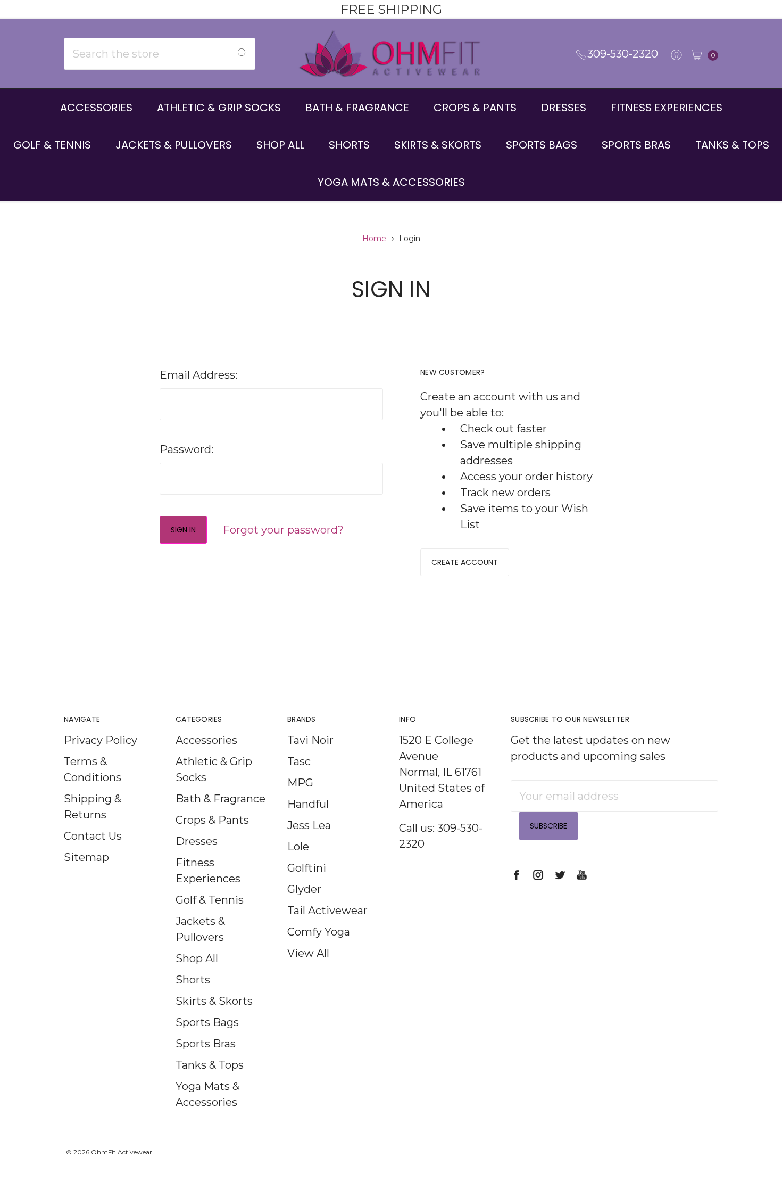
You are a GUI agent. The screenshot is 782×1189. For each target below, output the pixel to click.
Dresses (563, 107)
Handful (308, 804)
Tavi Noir (310, 740)
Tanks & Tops (732, 144)
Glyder (304, 889)
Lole (298, 846)
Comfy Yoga (318, 931)
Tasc (299, 761)
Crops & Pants (475, 107)
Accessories (96, 107)
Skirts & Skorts (437, 144)
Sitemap (86, 857)
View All (308, 953)
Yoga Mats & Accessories (391, 182)
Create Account (464, 562)
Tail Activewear (327, 910)
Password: (186, 449)
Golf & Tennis (52, 144)
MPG (300, 782)
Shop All (280, 144)
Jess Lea (309, 825)
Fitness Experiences (666, 107)
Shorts (349, 144)
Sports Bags (541, 144)
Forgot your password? (283, 529)
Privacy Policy (100, 740)
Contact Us (93, 836)
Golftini (306, 868)
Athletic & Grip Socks (219, 107)
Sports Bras (636, 144)
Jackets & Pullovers (173, 144)
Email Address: (198, 374)
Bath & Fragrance (357, 107)
